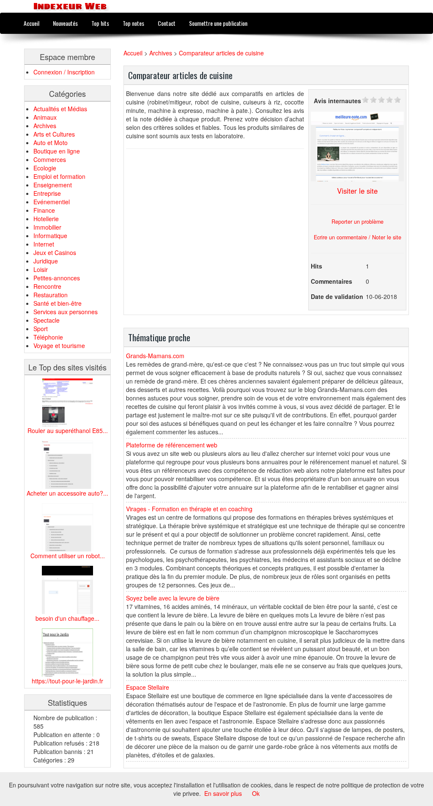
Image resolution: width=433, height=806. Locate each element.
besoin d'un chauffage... (67, 618)
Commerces (49, 159)
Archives (44, 125)
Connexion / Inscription (64, 72)
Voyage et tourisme (59, 345)
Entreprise (47, 193)
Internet (43, 244)
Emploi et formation (59, 176)
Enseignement (52, 185)
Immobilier (47, 227)
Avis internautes (337, 100)
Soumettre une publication (218, 23)
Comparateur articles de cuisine (221, 53)
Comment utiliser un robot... (67, 555)
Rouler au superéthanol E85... (67, 430)
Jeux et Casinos (54, 252)
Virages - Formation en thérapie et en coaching (189, 508)
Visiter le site (357, 191)
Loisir (40, 269)
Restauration (50, 295)
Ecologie (44, 168)
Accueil (31, 23)
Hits (316, 266)
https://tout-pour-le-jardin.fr (67, 681)
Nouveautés (65, 23)
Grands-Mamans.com (155, 355)
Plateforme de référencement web (171, 445)
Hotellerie (46, 218)
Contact (166, 23)
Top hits (100, 23)
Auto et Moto (50, 142)
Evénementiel (51, 201)
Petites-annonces (56, 278)
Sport (40, 328)
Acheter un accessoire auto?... (67, 493)
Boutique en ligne (56, 151)
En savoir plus (223, 793)
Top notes (133, 23)
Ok (256, 793)
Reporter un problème (358, 221)
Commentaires (331, 281)
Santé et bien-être (57, 303)
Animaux (45, 117)
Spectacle (46, 320)
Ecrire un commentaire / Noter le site (357, 237)
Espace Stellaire (147, 687)
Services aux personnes (65, 311)
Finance (44, 210)
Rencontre (47, 286)
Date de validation (337, 296)
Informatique (50, 235)
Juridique (45, 261)
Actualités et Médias (60, 108)
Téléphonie (48, 337)
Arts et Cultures (54, 134)
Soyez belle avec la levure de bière (172, 598)
